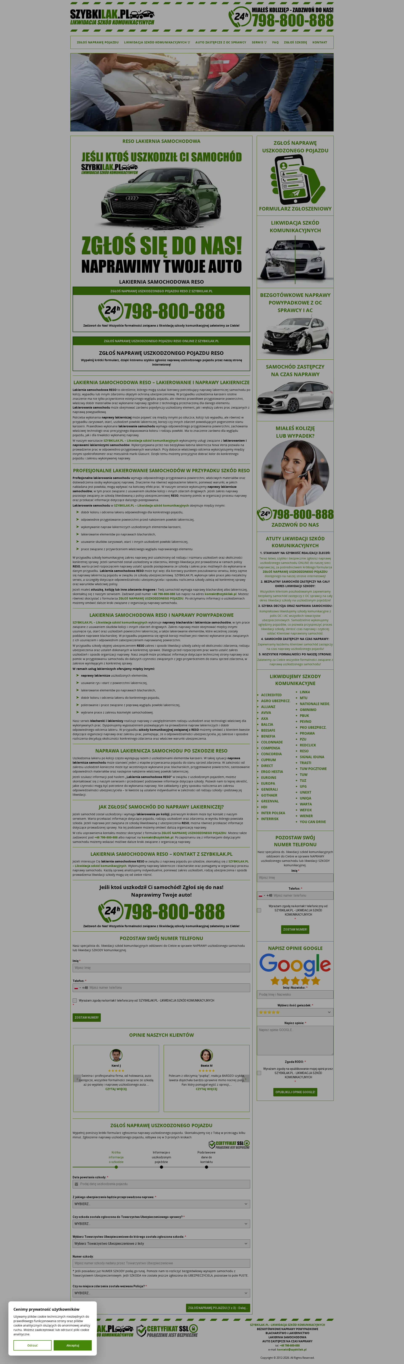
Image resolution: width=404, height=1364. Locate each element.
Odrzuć (32, 1345)
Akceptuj (72, 1345)
